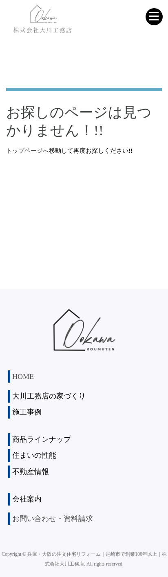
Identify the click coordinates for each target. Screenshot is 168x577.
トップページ (24, 150)
